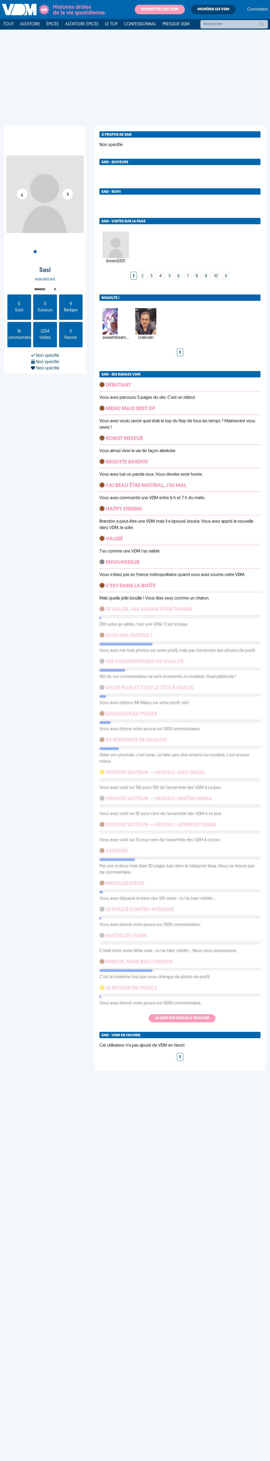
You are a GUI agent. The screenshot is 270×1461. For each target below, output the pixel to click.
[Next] (226, 276)
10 (216, 276)
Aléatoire (30, 24)
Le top (111, 24)
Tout (8, 24)
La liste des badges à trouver (182, 1018)
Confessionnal (140, 24)
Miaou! (40, 289)
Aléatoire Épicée (82, 24)
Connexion (257, 9)
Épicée (52, 24)
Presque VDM (176, 24)
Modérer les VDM (213, 9)
